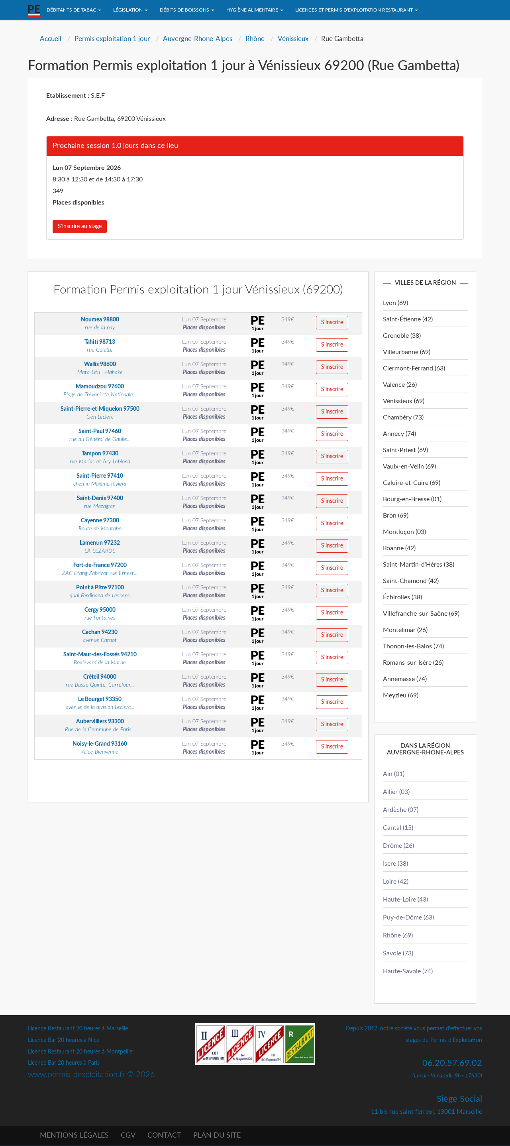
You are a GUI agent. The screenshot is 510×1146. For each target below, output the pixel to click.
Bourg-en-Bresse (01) (412, 499)
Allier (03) (396, 792)
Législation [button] (128, 10)
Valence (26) (400, 385)
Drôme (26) (398, 846)
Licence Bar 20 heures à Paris (64, 1063)
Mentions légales (74, 1135)
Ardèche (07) (400, 810)
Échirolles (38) (402, 597)
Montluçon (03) (404, 532)
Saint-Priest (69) (405, 450)
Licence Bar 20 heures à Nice (63, 1040)
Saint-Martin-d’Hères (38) (418, 564)
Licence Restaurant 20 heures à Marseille (78, 1029)
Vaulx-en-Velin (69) (409, 466)
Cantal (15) (398, 828)
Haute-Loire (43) (405, 899)
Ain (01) (393, 774)
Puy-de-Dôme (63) (408, 917)
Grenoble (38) (402, 336)
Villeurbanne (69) (406, 352)
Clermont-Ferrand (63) (414, 368)
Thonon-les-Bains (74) (413, 646)
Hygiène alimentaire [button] (252, 10)
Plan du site (217, 1135)
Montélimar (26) (405, 630)
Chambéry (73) (403, 417)
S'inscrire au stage (80, 226)
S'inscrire (332, 322)
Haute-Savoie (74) (408, 971)
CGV (128, 1135)
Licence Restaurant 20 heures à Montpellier (81, 1052)
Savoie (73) (398, 953)
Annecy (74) (399, 434)
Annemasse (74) (405, 679)
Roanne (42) (399, 548)
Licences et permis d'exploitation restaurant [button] (354, 10)
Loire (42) (395, 881)
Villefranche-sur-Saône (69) (421, 613)
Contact (164, 1135)
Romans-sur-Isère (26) (413, 663)
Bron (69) (395, 515)
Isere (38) (395, 863)
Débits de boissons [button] (185, 10)
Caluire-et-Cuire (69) (411, 483)
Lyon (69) (395, 303)
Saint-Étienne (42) (408, 319)
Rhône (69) (398, 935)
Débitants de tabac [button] (72, 10)
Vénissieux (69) (403, 401)
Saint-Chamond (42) (411, 581)
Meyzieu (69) (400, 695)
